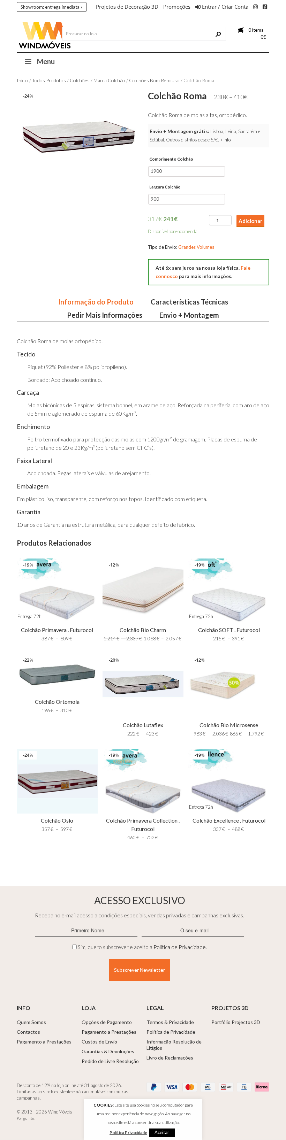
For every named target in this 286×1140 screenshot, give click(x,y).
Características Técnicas (189, 302)
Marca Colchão (109, 80)
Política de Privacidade (179, 947)
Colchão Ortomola (57, 701)
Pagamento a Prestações (44, 1042)
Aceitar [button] (162, 1132)
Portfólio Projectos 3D (235, 1022)
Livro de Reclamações (169, 1058)
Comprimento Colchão (171, 159)
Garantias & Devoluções (108, 1051)
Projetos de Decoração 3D (127, 6)
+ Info (225, 139)
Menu (46, 61)
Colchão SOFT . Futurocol (229, 629)
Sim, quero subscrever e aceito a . (142, 947)
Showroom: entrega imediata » (52, 7)
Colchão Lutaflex (143, 725)
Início (22, 80)
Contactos (28, 1032)
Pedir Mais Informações (104, 315)
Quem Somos (31, 1022)
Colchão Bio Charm (143, 629)
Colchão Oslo (57, 820)
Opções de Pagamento (107, 1022)
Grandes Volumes (196, 247)
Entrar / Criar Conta (224, 6)
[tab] (95, 301)
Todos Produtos (49, 80)
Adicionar (250, 221)
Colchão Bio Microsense (229, 725)
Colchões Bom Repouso (154, 80)
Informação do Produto (96, 302)
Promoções (176, 6)
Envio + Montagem (189, 315)
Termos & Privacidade (170, 1022)
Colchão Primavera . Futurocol (57, 629)
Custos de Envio (99, 1042)
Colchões (80, 80)
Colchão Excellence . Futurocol (229, 820)
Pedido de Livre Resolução (110, 1061)
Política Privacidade (128, 1132)
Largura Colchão (165, 187)
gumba (29, 1118)
